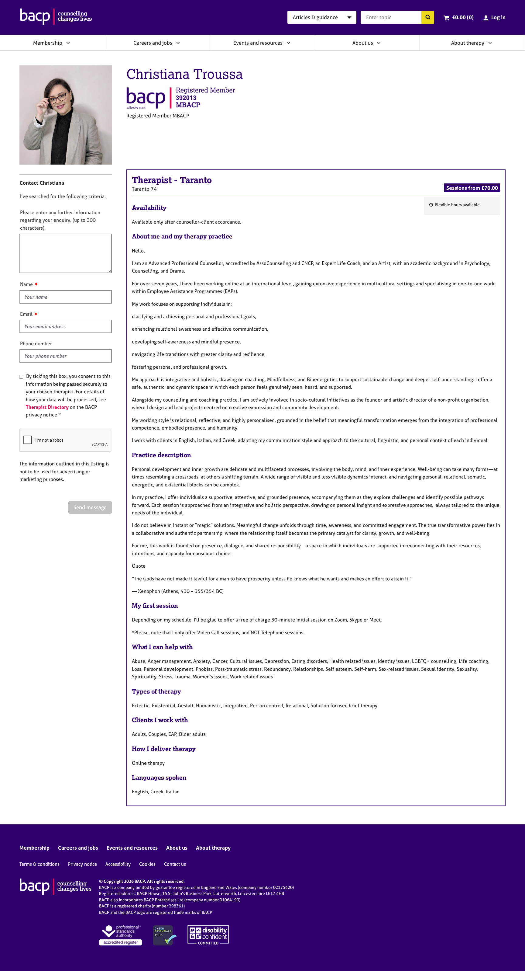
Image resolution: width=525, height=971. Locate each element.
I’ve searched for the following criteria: (63, 196)
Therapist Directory (47, 407)
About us (362, 43)
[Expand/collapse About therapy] (490, 42)
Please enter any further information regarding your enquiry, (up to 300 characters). (60, 220)
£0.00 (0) (463, 17)
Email (26, 314)
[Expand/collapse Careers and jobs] (178, 42)
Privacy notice (82, 864)
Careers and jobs (152, 43)
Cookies (147, 864)
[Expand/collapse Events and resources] (288, 42)
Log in (498, 17)
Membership (47, 43)
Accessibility (118, 864)
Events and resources (258, 43)
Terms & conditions (39, 864)
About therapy (467, 43)
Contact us (175, 864)
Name (26, 284)
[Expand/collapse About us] (379, 42)
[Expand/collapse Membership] (68, 42)
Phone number (36, 343)
